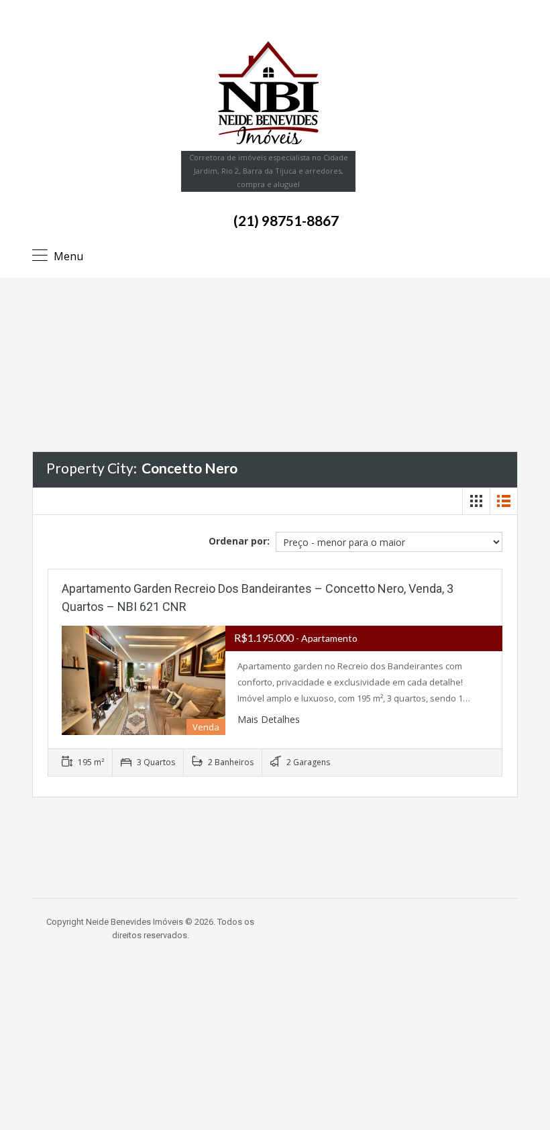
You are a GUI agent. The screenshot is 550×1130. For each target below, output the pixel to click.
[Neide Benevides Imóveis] (268, 92)
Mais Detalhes (269, 719)
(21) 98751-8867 (286, 220)
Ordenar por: (239, 540)
